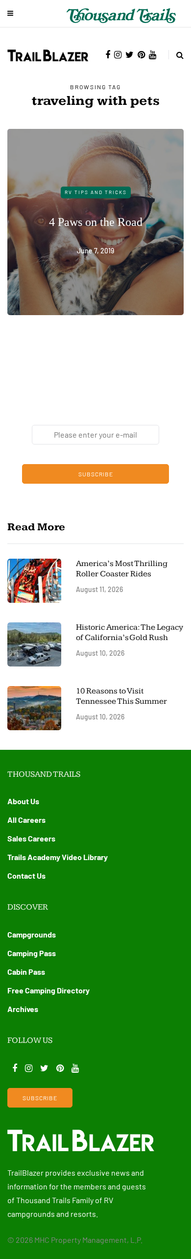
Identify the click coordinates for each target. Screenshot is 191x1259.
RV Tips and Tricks (96, 192)
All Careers (26, 819)
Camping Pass (31, 953)
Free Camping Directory (48, 990)
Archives (22, 1008)
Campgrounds (31, 934)
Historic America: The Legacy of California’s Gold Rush (129, 632)
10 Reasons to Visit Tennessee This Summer (121, 696)
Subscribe (95, 473)
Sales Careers (31, 838)
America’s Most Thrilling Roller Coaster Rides (121, 569)
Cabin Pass (26, 971)
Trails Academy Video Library (57, 857)
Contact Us (26, 875)
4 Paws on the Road (96, 221)
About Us (23, 801)
